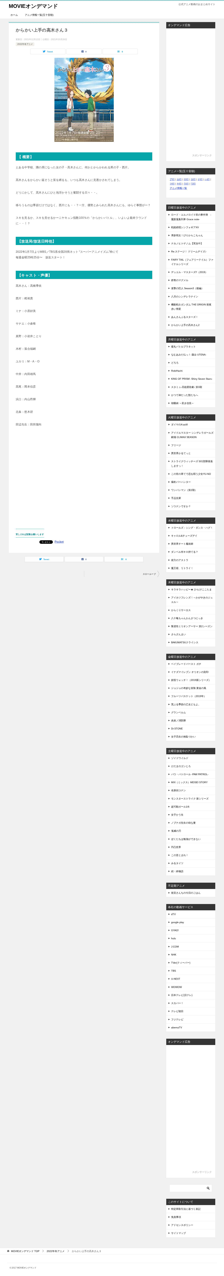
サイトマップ (178, 1233)
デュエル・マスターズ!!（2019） (189, 272)
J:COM (175, 946)
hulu (173, 938)
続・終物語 (177, 871)
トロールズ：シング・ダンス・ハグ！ (192, 527)
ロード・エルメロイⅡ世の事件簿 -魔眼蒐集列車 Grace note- (191, 216)
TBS (173, 970)
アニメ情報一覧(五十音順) (39, 14)
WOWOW (176, 987)
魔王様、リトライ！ (182, 568)
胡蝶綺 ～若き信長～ (182, 403)
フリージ (176, 445)
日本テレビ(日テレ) (181, 995)
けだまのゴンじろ (181, 766)
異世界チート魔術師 (182, 543)
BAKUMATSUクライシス (184, 642)
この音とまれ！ (179, 855)
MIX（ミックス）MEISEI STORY (189, 782)
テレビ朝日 (177, 1011)
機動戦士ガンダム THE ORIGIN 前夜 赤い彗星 (191, 306)
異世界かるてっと (181, 453)
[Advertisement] (84, 475)
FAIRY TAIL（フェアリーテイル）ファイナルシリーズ (192, 261)
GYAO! (175, 930)
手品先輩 (176, 498)
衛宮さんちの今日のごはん (186, 892)
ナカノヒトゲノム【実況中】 (187, 243)
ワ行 (193, 183)
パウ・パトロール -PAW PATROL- (189, 774)
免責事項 (176, 1217)
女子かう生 (177, 814)
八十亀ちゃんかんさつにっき (187, 618)
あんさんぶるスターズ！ (184, 317)
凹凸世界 (176, 847)
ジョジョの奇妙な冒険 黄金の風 (188, 688)
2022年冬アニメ (25, 44)
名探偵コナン (178, 790)
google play (177, 922)
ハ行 (207, 179)
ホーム (14, 14)
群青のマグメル (179, 280)
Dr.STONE (177, 728)
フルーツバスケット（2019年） (188, 696)
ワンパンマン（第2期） (184, 490)
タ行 (193, 179)
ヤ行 (179, 183)
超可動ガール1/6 (180, 806)
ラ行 (186, 183)
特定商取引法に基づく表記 (186, 1209)
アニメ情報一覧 (178, 188)
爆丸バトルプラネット (183, 346)
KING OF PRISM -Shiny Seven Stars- (191, 378)
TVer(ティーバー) (180, 962)
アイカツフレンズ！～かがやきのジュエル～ (192, 599)
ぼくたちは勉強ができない (186, 839)
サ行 (186, 179)
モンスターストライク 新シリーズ (190, 798)
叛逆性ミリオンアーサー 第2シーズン (191, 626)
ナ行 (200, 179)
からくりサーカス (181, 610)
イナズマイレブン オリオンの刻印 (190, 672)
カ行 (179, 179)
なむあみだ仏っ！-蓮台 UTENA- (188, 354)
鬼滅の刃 (176, 830)
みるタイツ (177, 863)
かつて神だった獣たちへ (184, 395)
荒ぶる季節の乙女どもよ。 (186, 704)
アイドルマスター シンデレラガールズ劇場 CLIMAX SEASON (192, 435)
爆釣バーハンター (181, 482)
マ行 (172, 183)
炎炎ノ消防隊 (178, 720)
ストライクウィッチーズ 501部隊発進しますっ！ (192, 463)
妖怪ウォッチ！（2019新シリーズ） (191, 680)
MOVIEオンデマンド (33, 6)
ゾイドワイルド (179, 758)
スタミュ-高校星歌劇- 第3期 (186, 387)
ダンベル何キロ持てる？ (184, 551)
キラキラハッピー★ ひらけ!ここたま (191, 589)
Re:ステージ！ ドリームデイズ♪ (188, 251)
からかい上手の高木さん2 (185, 325)
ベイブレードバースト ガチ (186, 664)
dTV (173, 914)
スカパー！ (177, 1003)
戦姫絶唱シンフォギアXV (185, 227)
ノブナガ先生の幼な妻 (183, 822)
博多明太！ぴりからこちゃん (187, 235)
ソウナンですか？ (181, 506)
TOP (25, 1251)
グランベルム (178, 712)
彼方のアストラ (179, 560)
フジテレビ (177, 1019)
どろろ (174, 362)
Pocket (59, 541)
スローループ (149, 574)
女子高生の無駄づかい (183, 736)
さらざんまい (178, 634)
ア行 (172, 179)
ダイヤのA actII (179, 424)
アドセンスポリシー (182, 1225)
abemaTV (176, 1027)
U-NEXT (175, 978)
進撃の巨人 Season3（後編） (187, 288)
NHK (173, 954)
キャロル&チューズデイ (184, 535)
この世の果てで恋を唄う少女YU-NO (191, 474)
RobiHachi (177, 370)
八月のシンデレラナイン (184, 296)
